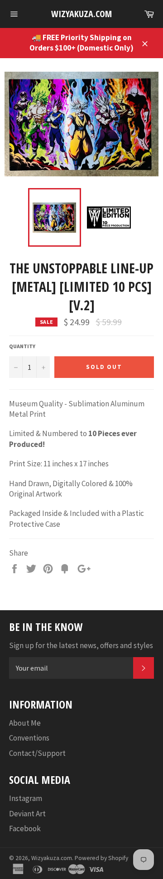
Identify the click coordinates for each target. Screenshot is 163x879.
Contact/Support (37, 753)
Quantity (22, 346)
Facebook (25, 828)
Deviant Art (27, 814)
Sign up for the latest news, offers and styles (81, 645)
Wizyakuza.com (81, 14)
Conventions (29, 738)
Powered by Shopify (101, 858)
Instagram (25, 798)
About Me (25, 723)
